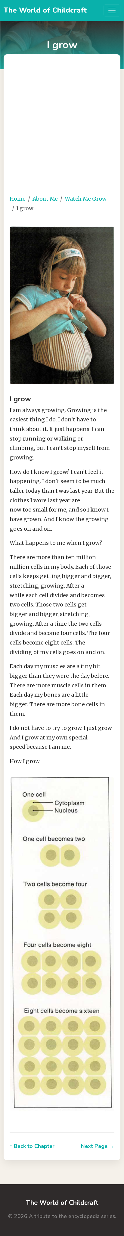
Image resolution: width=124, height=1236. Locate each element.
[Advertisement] (62, 128)
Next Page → (97, 1146)
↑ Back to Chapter (32, 1146)
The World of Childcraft (45, 10)
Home (18, 199)
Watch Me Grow (86, 199)
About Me (45, 199)
